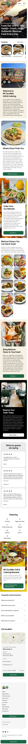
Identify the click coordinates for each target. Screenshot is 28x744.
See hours (21, 670)
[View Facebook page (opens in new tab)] (3, 732)
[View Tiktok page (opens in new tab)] (8, 732)
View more (5, 480)
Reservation (5, 694)
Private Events (6, 696)
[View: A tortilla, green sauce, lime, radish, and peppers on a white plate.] (7, 273)
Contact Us (5, 711)
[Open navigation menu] (24, 3)
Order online (13, 674)
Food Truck (5, 698)
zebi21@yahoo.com (7, 665)
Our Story (5, 702)
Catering (4, 700)
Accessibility (5, 724)
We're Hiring (5, 706)
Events (4, 704)
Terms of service (6, 722)
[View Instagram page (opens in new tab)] (5, 732)
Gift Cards (5, 709)
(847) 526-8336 (7, 662)
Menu (19, 3)
